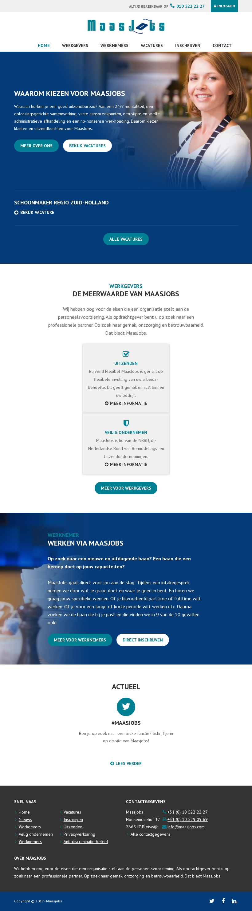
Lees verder (129, 763)
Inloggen (226, 6)
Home (44, 45)
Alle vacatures (126, 239)
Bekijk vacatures (87, 145)
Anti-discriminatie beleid (86, 841)
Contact (222, 45)
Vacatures (152, 45)
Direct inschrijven (143, 640)
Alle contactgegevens (151, 834)
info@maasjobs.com (186, 827)
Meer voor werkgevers (126, 488)
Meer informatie (128, 403)
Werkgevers (75, 45)
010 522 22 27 (190, 6)
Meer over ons (36, 145)
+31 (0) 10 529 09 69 (187, 819)
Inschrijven (187, 45)
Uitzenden (73, 827)
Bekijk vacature (37, 212)
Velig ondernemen (36, 834)
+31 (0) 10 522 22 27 (187, 812)
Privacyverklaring (79, 834)
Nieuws (25, 819)
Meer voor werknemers (80, 640)
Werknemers (114, 45)
